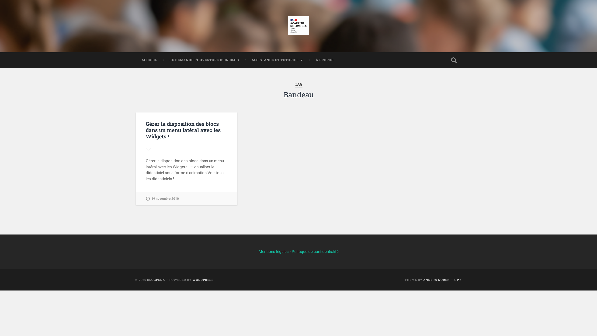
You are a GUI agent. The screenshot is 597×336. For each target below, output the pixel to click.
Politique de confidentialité (315, 251)
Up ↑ (458, 280)
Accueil (149, 60)
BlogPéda (156, 280)
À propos (324, 60)
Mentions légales (274, 251)
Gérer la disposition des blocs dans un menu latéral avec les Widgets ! (183, 130)
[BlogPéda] (298, 26)
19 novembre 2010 (165, 199)
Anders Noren (436, 280)
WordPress (203, 280)
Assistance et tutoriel (275, 60)
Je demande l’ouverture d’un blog (204, 60)
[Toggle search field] (454, 60)
